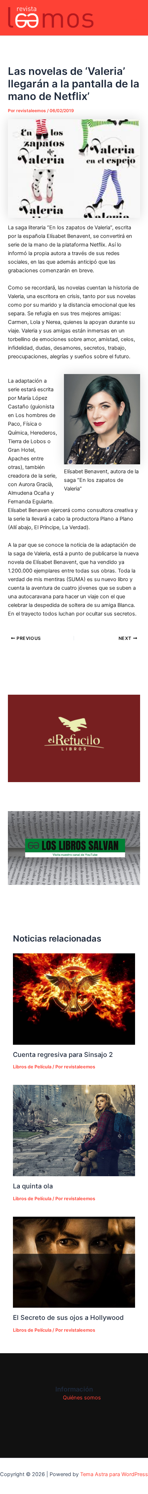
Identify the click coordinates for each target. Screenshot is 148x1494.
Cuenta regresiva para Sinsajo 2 (63, 1054)
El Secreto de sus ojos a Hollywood (68, 1317)
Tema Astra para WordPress (114, 1474)
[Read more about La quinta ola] (74, 1130)
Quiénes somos (82, 1397)
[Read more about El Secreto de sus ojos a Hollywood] (74, 1262)
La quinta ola (33, 1186)
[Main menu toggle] (133, 17)
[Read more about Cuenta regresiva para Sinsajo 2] (74, 998)
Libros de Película (32, 1066)
